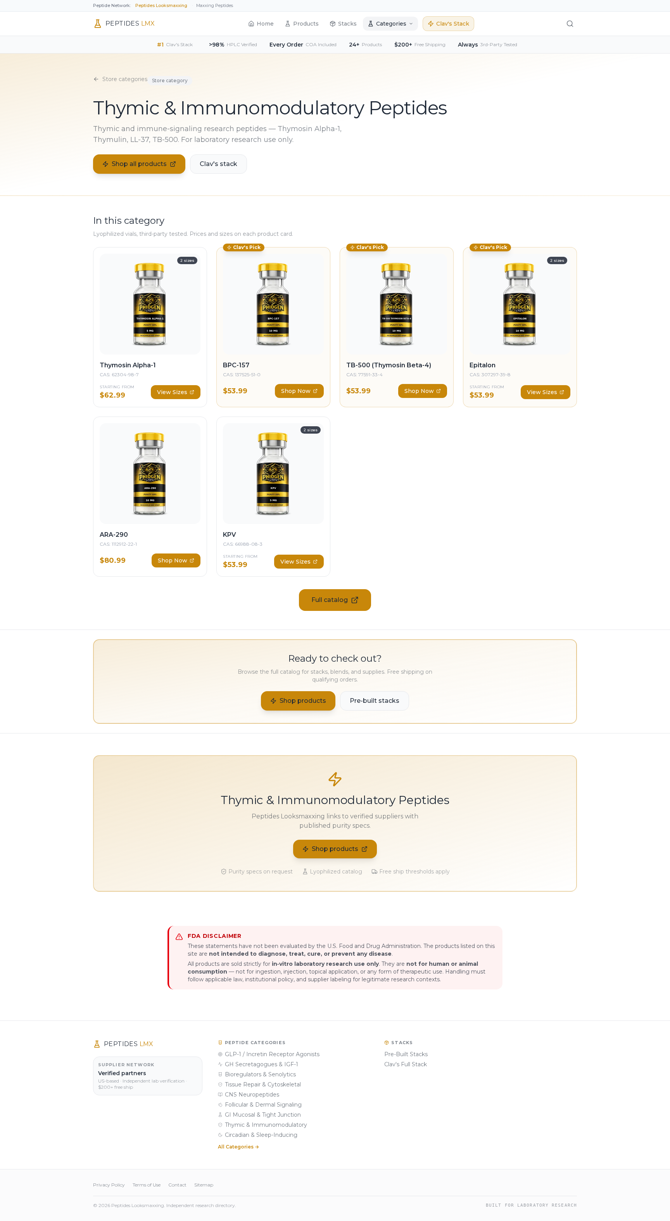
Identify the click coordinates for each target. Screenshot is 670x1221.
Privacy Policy (109, 1185)
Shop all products (139, 164)
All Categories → (238, 1147)
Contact (177, 1185)
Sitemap (203, 1185)
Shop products (303, 700)
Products (306, 23)
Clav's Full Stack (405, 1064)
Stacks (347, 23)
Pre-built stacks (374, 700)
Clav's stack (218, 164)
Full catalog (329, 600)
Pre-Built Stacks (406, 1054)
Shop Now (296, 390)
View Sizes (172, 392)
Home (265, 23)
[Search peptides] (570, 24)
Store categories (124, 79)
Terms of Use (147, 1185)
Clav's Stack (452, 23)
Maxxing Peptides (214, 5)
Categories (391, 23)
